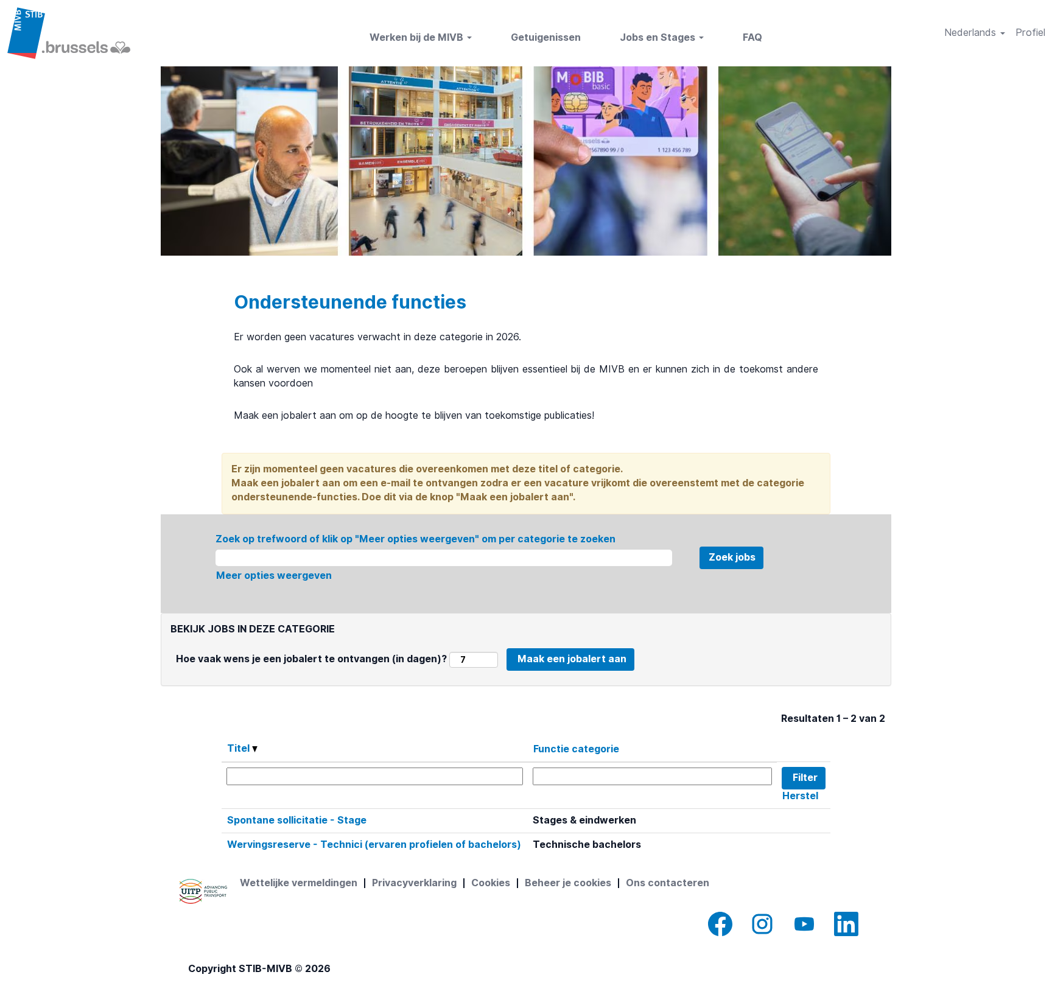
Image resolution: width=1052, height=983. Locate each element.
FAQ (752, 37)
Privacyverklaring (414, 883)
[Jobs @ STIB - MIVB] (68, 33)
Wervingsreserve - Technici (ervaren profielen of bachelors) (374, 844)
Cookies (490, 883)
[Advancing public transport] (203, 891)
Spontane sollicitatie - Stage (296, 820)
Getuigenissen (546, 37)
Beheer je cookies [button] (568, 883)
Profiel (1030, 32)
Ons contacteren (667, 883)
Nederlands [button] (971, 32)
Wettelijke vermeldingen (298, 883)
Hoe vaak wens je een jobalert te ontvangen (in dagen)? (311, 659)
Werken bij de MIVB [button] (418, 37)
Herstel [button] (800, 796)
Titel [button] (239, 748)
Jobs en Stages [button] (659, 37)
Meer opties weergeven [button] (274, 575)
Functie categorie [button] (576, 749)
